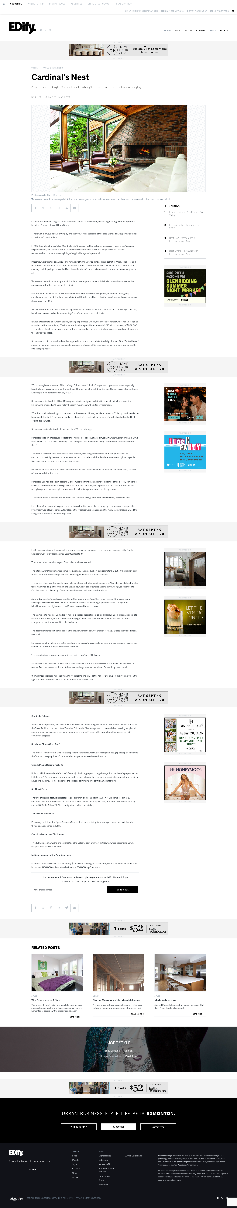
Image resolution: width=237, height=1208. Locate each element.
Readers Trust (124, 4)
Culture (200, 30)
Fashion (128, 1050)
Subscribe (16, 4)
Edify (101, 1151)
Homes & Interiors (52, 68)
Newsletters (104, 1176)
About (102, 1180)
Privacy (79, 1198)
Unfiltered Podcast (99, 4)
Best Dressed (112, 1050)
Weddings (131, 1056)
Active (188, 30)
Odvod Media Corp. (48, 1198)
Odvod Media (96, 1198)
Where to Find (36, 4)
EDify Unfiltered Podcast (106, 1170)
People (224, 30)
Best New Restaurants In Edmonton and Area (182, 239)
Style (213, 30)
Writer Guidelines (133, 1155)
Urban (167, 30)
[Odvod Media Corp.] (16, 1199)
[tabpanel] (118, 1120)
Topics (75, 1151)
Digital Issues (57, 4)
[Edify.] (22, 28)
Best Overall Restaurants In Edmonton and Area (183, 252)
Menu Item (130, 1151)
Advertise (76, 4)
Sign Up (33, 1169)
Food (178, 30)
